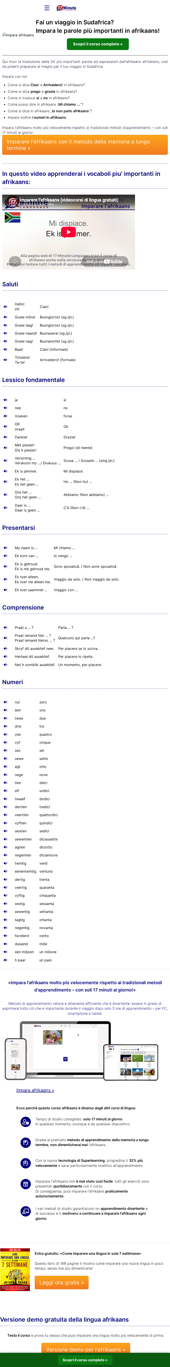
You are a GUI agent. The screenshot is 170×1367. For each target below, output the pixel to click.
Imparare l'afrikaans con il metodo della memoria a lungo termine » (78, 144)
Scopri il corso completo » (98, 44)
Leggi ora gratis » (61, 1282)
